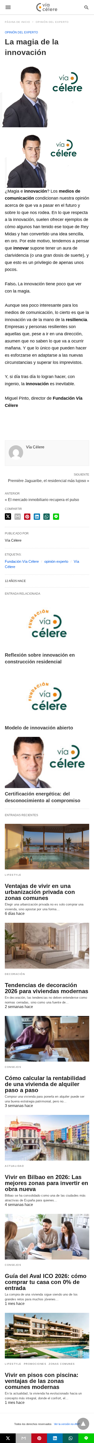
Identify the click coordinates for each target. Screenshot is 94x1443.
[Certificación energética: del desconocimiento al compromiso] (47, 762)
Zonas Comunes (62, 1364)
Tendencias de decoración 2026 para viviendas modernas (46, 988)
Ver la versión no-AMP (67, 1424)
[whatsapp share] (46, 517)
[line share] (56, 517)
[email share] (17, 517)
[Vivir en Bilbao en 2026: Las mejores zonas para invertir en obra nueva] (47, 1138)
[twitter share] (8, 516)
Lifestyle (13, 875)
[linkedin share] (37, 517)
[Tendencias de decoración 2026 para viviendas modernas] (47, 945)
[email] (23, 1438)
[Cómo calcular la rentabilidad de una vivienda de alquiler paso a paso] (47, 1039)
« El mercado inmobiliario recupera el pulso (42, 500)
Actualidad (14, 1166)
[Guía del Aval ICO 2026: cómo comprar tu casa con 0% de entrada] (47, 1237)
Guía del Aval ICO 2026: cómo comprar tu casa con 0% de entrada (46, 1282)
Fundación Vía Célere (22, 561)
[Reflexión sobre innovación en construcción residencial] (47, 623)
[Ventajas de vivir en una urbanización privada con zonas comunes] (47, 846)
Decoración (15, 974)
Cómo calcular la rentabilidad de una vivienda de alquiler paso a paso (45, 1084)
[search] (86, 7)
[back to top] (83, 1424)
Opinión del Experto (52, 22)
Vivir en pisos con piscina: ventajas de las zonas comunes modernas (41, 1381)
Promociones (35, 1364)
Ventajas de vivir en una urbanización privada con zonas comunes (40, 892)
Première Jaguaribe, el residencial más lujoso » (48, 480)
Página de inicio (17, 22)
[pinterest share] (27, 517)
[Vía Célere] (47, 7)
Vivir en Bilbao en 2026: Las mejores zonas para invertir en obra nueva (46, 1183)
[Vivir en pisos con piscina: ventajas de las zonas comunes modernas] (47, 1335)
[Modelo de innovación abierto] (47, 696)
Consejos (13, 1067)
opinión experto (56, 561)
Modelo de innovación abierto (39, 727)
